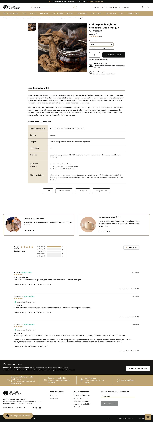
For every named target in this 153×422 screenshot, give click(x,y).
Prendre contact (136, 368)
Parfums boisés (44, 18)
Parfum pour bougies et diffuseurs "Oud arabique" (30, 284)
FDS (48, 191)
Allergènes (83, 191)
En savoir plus (29, 230)
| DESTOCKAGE (133, 13)
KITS (121, 13)
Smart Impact (32, 418)
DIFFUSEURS (111, 13)
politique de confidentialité (132, 400)
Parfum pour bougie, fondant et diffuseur (23, 18)
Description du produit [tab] (38, 88)
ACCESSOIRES (96, 13)
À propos (109, 7)
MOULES (70, 13)
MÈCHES (33, 13)
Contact (77, 407)
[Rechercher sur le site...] (74, 7)
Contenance (93, 41)
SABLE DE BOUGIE (10, 13)
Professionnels (97, 7)
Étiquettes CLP (102, 191)
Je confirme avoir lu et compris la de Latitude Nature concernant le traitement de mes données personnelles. (126, 401)
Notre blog (54, 398)
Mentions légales (144, 418)
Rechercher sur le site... (38, 6)
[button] (134, 289)
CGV (109, 418)
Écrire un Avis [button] (132, 247)
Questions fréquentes (82, 395)
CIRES (24, 13)
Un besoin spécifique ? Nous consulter (101, 49)
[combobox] (51, 7)
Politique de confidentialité (125, 418)
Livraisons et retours (81, 398)
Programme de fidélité (82, 404)
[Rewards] (18, 416)
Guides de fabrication (82, 401)
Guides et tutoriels (122, 7)
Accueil (5, 18)
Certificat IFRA (65, 191)
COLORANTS (82, 13)
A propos (53, 395)
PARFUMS (44, 13)
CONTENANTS (57, 13)
